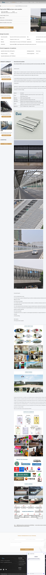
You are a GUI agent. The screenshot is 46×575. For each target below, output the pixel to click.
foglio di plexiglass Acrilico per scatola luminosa (21, 526)
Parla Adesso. (6, 27)
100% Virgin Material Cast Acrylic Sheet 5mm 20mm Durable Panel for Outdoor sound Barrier (6, 133)
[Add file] (28, 574)
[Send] (43, 574)
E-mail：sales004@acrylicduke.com (6, 562)
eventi (31, 2)
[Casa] (3, 2)
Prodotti (13, 2)
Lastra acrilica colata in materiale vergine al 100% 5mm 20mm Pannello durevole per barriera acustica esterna (6, 77)
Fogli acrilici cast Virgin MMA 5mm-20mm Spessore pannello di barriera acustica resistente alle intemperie (6, 114)
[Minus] (43, 553)
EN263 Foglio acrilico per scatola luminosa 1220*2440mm (25, 525)
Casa (9, 2)
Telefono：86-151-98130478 (5, 560)
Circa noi (18, 2)
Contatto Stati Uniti (25, 2)
